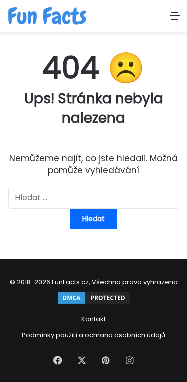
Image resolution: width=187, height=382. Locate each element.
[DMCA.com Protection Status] (93, 303)
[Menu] (175, 19)
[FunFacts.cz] (47, 16)
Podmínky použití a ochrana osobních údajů (93, 335)
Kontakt (93, 319)
